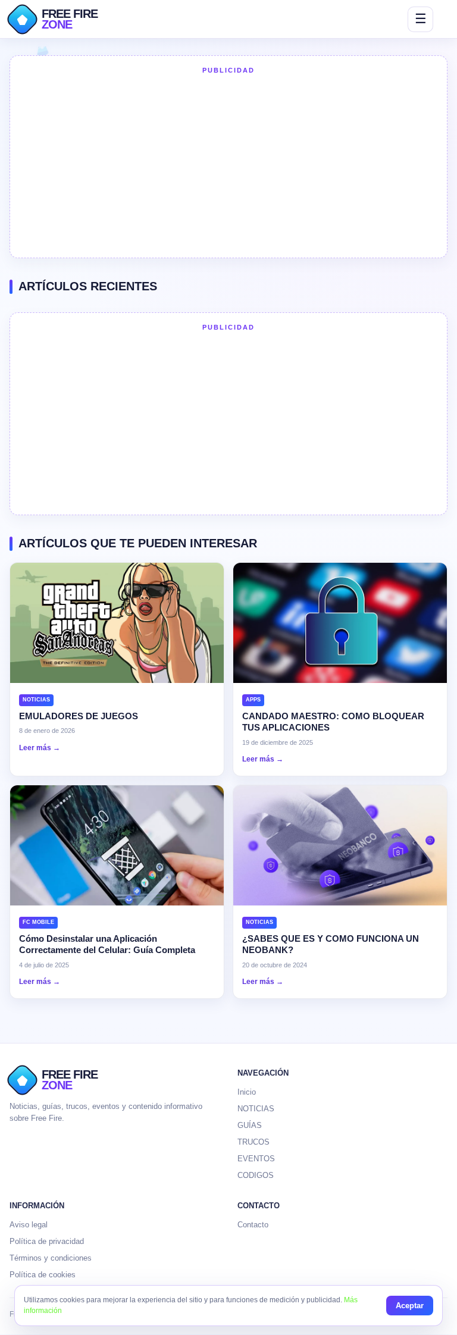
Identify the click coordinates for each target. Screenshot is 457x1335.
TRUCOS (253, 1141)
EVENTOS (256, 1158)
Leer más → (39, 748)
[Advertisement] (228, 165)
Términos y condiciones (51, 1257)
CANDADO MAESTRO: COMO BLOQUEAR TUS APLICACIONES (333, 722)
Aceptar (410, 1305)
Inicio (246, 1092)
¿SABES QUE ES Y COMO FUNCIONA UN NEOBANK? (330, 944)
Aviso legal (29, 1224)
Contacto (252, 1224)
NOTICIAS (255, 1108)
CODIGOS (255, 1175)
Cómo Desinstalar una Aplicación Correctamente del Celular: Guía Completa (107, 944)
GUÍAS (249, 1125)
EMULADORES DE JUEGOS (78, 716)
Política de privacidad (47, 1241)
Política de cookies (43, 1274)
